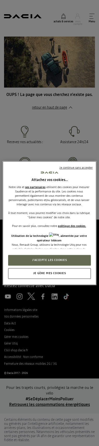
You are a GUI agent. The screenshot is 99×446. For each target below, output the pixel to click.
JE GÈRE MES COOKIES (49, 273)
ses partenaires (35, 187)
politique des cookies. (72, 226)
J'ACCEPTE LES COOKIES (49, 260)
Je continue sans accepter (76, 168)
